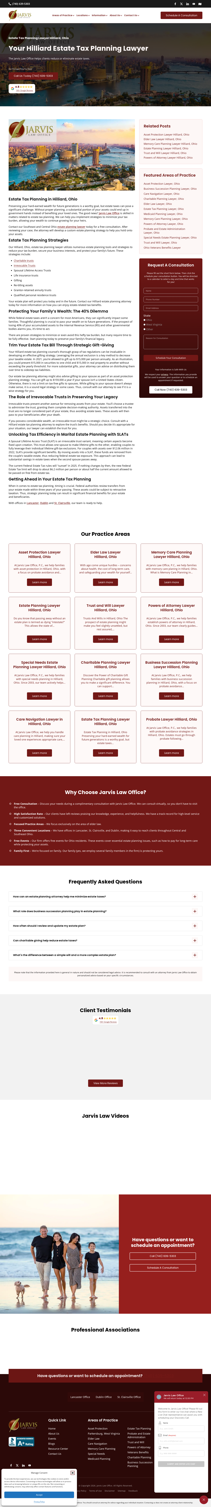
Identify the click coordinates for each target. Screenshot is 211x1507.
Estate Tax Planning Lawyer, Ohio (164, 209)
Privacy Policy (39, 1501)
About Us (115, 15)
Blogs (51, 1443)
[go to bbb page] (21, 1441)
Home (52, 1428)
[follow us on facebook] (175, 3)
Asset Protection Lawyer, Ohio (162, 183)
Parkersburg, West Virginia (104, 1433)
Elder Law (93, 1438)
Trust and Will (135, 1442)
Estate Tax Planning (139, 1428)
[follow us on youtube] (193, 3)
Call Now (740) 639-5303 (171, 389)
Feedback (133, 1491)
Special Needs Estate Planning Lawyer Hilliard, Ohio (39, 664)
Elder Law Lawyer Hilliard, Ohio (162, 139)
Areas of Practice (62, 15)
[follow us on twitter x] (181, 3)
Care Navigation (97, 1443)
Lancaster (33, 503)
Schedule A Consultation (163, 1267)
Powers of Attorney (138, 1447)
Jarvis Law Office (109, 213)
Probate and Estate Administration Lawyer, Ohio (164, 230)
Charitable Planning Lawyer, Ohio (164, 198)
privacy (164, 374)
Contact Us (130, 15)
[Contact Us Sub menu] (138, 15)
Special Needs (96, 1453)
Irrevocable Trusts (24, 265)
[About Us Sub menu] (121, 15)
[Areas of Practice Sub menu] (73, 15)
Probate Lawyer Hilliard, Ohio (171, 719)
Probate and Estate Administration (138, 1435)
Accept (39, 1494)
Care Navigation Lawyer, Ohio (161, 193)
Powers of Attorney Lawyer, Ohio (163, 224)
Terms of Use (95, 1491)
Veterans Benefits (138, 1452)
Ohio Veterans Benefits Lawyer (162, 247)
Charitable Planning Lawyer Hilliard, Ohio (105, 664)
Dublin (44, 503)
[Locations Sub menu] (89, 15)
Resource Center (58, 1448)
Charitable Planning (139, 1457)
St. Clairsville (62, 503)
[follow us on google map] (200, 3)
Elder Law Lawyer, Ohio (158, 204)
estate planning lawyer (71, 226)
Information (98, 15)
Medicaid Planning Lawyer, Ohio (163, 214)
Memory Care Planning (101, 1448)
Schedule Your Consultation (171, 358)
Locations (82, 15)
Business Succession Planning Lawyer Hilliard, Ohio (171, 664)
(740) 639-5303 (158, 1375)
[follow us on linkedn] (187, 3)
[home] (20, 15)
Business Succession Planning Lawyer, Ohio (170, 188)
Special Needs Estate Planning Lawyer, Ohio (170, 237)
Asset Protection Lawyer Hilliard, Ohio (166, 134)
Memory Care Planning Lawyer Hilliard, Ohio (170, 143)
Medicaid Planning (99, 1458)
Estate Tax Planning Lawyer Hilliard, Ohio (105, 721)
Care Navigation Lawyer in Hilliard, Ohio (39, 721)
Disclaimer (110, 1491)
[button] (72, 1472)
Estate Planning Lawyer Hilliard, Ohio (166, 148)
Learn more (39, 582)
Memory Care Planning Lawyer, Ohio (166, 219)
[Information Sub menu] (107, 15)
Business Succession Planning (140, 1464)
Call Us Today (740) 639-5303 (33, 76)
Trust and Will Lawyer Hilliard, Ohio (165, 153)
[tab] (80, 1397)
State (147, 315)
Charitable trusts (24, 260)
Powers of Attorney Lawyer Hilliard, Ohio (168, 157)
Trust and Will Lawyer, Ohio (160, 242)
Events (52, 1438)
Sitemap (122, 1491)
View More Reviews (105, 1083)
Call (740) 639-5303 (163, 1256)
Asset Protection (98, 1428)
